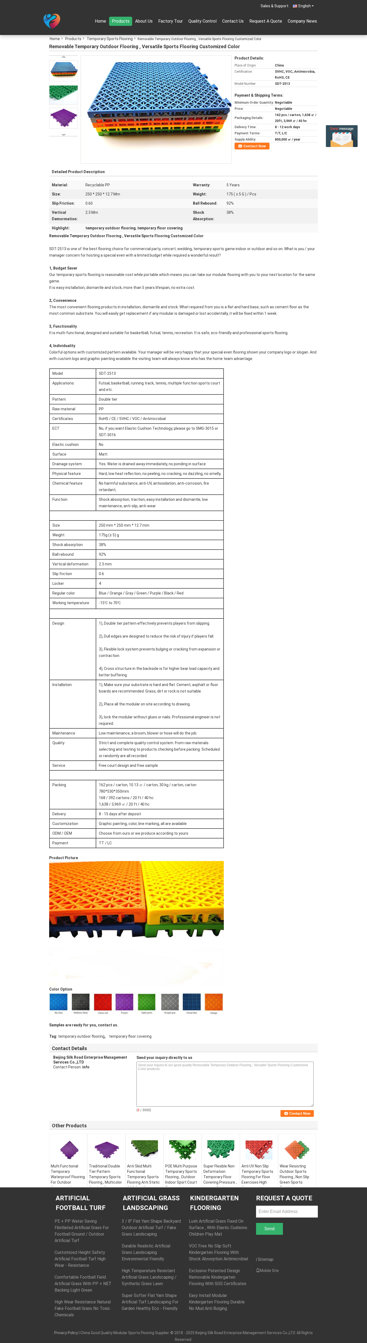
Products (120, 21)
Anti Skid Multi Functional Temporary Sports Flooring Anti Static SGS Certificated (143, 1177)
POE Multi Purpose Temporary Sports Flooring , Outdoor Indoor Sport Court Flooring (181, 1177)
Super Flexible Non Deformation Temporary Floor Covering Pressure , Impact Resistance (220, 1177)
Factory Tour (170, 21)
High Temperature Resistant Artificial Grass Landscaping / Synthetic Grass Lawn (149, 1277)
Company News (302, 21)
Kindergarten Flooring (214, 1203)
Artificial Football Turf (81, 1203)
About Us (144, 21)
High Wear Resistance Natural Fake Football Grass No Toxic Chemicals (83, 1308)
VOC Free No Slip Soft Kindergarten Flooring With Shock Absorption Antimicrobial (218, 1252)
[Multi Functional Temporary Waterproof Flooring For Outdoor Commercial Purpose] (68, 1149)
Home (100, 21)
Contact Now (254, 146)
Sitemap (266, 1259)
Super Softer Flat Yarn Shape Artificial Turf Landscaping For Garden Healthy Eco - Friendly (150, 1302)
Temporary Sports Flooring (110, 39)
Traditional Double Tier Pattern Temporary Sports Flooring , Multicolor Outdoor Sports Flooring (105, 1179)
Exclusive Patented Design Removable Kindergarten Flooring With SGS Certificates (217, 1277)
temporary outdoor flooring (81, 1036)
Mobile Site (269, 1270)
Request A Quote (265, 21)
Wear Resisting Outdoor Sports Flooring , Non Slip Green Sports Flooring (294, 1177)
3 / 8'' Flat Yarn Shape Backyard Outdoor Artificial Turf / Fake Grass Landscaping (151, 1228)
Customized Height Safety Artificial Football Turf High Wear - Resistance (80, 1259)
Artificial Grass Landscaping (151, 1203)
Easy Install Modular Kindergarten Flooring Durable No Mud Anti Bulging (217, 1302)
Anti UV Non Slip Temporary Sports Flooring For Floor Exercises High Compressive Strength (257, 1179)
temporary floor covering (130, 1036)
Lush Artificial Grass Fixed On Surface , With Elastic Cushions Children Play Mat (218, 1228)
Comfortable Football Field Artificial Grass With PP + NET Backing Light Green (83, 1284)
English (304, 6)
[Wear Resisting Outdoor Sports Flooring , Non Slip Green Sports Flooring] (297, 1149)
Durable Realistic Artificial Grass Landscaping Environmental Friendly (146, 1252)
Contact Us (233, 21)
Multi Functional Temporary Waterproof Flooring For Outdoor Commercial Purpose (68, 1179)
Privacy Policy (66, 1333)
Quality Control (202, 21)
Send (269, 1228)
